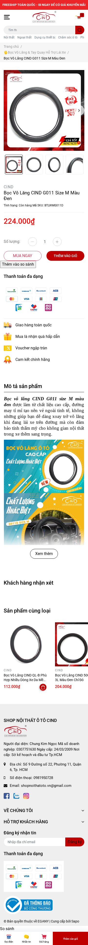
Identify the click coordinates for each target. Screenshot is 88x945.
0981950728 (43, 778)
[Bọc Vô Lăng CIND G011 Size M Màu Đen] (44, 110)
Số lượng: (12, 241)
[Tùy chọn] (43, 687)
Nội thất (9, 37)
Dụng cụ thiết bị (44, 37)
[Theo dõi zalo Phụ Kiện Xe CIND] (16, 795)
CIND (9, 187)
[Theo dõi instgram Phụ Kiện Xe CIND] (26, 795)
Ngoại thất (24, 37)
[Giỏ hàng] (78, 17)
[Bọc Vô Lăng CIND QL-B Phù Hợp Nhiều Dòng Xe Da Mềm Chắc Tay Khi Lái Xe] (26, 644)
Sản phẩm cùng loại (27, 610)
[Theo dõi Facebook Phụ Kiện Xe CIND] (7, 795)
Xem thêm (44, 553)
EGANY (43, 921)
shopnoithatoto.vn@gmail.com (46, 785)
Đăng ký (75, 841)
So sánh (7, 928)
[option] (44, 110)
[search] (79, 30)
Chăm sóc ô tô (67, 37)
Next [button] (79, 110)
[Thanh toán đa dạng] (34, 298)
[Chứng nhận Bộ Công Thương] (28, 905)
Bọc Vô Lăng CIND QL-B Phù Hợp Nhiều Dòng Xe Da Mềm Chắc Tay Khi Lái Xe (25, 680)
